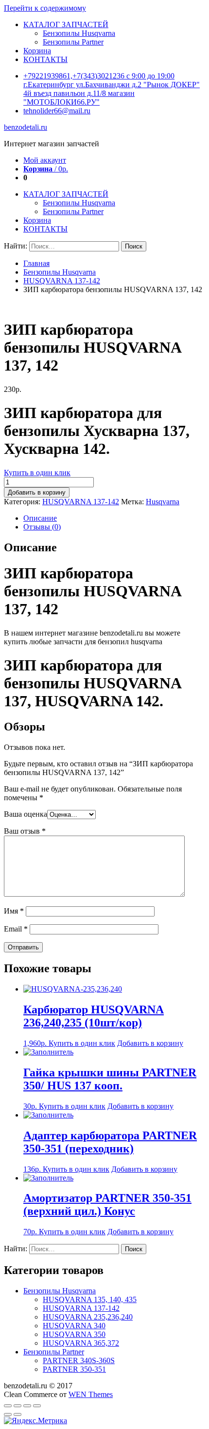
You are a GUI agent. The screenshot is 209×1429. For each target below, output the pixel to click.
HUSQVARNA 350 (74, 1334)
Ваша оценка (25, 814)
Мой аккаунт (44, 160)
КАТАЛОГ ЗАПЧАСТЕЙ (65, 24)
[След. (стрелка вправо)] (17, 1414)
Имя (14, 911)
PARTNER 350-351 (74, 1369)
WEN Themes (91, 1394)
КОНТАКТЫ (45, 59)
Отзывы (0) (42, 527)
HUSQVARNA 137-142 (61, 281)
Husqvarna (162, 501)
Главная (36, 263)
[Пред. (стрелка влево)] (8, 1414)
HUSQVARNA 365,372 (81, 1343)
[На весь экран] (27, 1405)
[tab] (114, 518)
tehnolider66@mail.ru (56, 111)
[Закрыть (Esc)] (8, 1405)
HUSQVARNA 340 (74, 1325)
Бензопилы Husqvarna (79, 33)
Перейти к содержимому (45, 8)
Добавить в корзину (37, 492)
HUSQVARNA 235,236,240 (88, 1317)
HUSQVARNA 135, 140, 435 (90, 1299)
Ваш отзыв (25, 831)
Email (16, 929)
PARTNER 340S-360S (79, 1360)
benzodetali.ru (25, 127)
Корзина (37, 51)
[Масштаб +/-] (37, 1405)
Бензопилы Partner (73, 42)
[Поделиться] (17, 1405)
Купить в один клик (37, 472)
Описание (40, 518)
